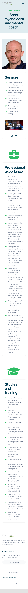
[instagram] (12, 136)
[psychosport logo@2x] (8, 3)
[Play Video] (14, 125)
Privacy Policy (12, 577)
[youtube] (16, 136)
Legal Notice (5, 577)
